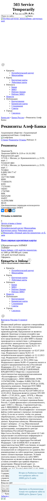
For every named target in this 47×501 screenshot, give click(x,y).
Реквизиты (13, 140)
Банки (14, 87)
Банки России (18, 117)
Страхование (17, 106)
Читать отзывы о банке (11, 223)
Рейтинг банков (18, 92)
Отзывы (22, 140)
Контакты (5, 320)
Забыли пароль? (8, 496)
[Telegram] (13, 210)
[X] (9, 210)
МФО (14, 89)
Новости (10, 96)
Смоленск (15, 113)
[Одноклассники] (6, 210)
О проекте (22, 320)
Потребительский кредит (22, 73)
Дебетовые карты (19, 82)
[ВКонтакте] (2, 210)
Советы (14, 108)
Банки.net (5, 117)
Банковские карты (19, 104)
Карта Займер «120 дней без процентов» (19, 250)
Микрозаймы (17, 75)
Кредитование (17, 101)
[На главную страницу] (23, 21)
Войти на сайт (7, 491)
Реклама (14, 320)
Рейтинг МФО (18, 94)
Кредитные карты (19, 80)
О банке (4, 140)
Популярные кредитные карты (19, 240)
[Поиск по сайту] (20, 41)
